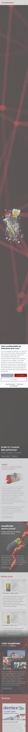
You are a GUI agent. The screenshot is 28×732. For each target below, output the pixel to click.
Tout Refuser (7, 375)
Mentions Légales (10, 384)
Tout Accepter (20, 375)
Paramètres (14, 379)
